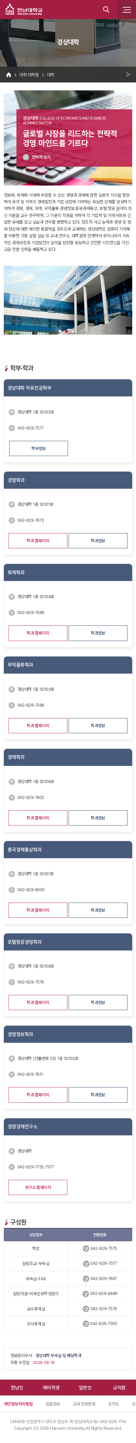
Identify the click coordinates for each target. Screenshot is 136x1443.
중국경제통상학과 (25, 849)
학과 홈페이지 (38, 540)
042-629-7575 (103, 1248)
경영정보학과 (20, 1034)
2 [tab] (66, 331)
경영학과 (16, 480)
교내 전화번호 (84, 1403)
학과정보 (98, 540)
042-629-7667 (103, 1278)
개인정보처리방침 (18, 1403)
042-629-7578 (103, 1308)
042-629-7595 (103, 1323)
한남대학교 (24, 9)
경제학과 (16, 757)
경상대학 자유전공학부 (29, 388)
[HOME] (8, 74)
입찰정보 (53, 1403)
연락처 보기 (41, 156)
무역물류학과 (20, 665)
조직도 (113, 1403)
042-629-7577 (103, 1263)
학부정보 (38, 448)
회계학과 (16, 572)
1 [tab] (60, 331)
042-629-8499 (103, 1293)
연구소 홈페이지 (38, 1187)
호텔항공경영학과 (25, 942)
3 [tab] (72, 331)
